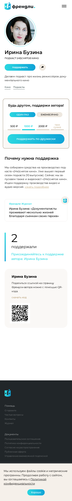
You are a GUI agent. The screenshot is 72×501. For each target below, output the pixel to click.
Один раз (22, 114)
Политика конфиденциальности (23, 443)
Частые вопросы (14, 414)
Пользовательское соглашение (22, 439)
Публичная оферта (15, 451)
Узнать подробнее (37, 187)
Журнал (9, 423)
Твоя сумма (57, 126)
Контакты (10, 419)
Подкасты (19, 87)
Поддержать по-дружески (36, 139)
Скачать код (19, 297)
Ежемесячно (49, 114)
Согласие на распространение (22, 447)
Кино (8, 87)
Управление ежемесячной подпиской (26, 456)
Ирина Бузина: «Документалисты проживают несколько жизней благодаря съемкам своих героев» (34, 212)
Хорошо (36, 492)
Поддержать (20, 67)
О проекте (10, 410)
